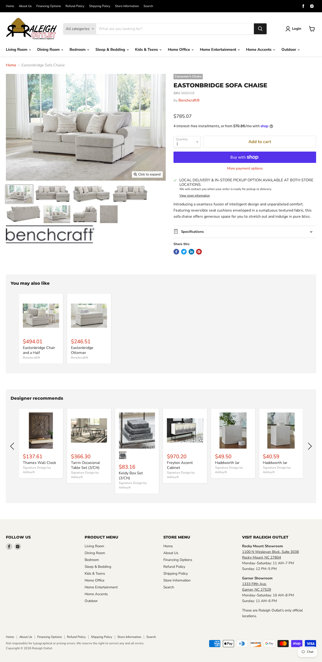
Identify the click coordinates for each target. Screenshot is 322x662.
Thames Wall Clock (39, 462)
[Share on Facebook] (176, 252)
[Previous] (13, 446)
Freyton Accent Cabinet (180, 465)
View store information (194, 195)
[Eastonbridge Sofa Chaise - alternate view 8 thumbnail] (108, 214)
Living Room (17, 49)
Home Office (179, 49)
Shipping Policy (99, 6)
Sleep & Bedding (110, 49)
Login (296, 28)
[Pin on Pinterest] (199, 252)
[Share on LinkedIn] (191, 252)
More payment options (245, 168)
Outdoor (289, 49)
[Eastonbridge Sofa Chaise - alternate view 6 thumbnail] (57, 214)
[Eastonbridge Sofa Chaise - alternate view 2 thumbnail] (52, 194)
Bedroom (78, 49)
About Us (25, 6)
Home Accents (259, 49)
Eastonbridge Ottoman (82, 350)
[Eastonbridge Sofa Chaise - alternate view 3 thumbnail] (91, 194)
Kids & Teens (147, 49)
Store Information (127, 6)
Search (148, 6)
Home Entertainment (218, 49)
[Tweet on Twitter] (184, 252)
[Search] (260, 28)
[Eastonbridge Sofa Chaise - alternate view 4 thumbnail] (130, 194)
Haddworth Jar (227, 462)
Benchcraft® (189, 100)
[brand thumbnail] (50, 234)
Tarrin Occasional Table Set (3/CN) (85, 465)
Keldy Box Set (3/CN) (131, 476)
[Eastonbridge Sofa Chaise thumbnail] (19, 194)
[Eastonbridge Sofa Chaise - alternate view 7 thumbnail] (85, 214)
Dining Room (49, 49)
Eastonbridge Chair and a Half (39, 350)
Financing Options (48, 6)
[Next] (309, 446)
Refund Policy (75, 6)
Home (10, 6)
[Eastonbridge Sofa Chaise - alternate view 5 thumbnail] (23, 214)
